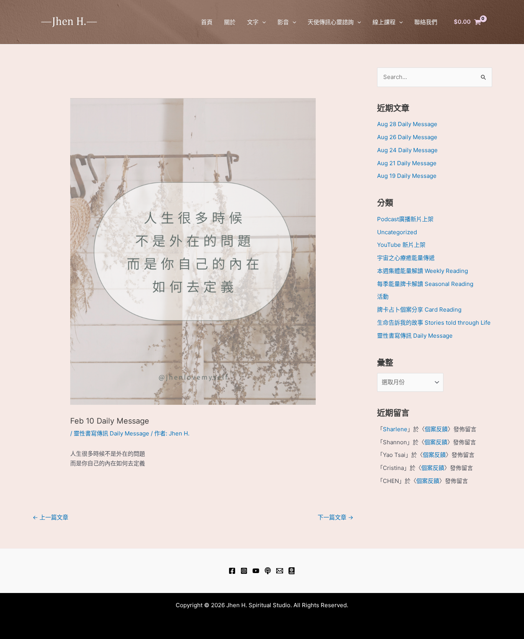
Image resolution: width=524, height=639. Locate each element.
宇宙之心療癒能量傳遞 (406, 257)
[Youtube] (255, 570)
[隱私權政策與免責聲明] (291, 570)
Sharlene (395, 429)
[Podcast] (267, 570)
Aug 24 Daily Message (407, 150)
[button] (262, 22)
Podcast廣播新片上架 (405, 219)
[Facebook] (232, 570)
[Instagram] (244, 570)
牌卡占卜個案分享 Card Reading (419, 309)
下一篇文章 (335, 517)
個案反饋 (436, 429)
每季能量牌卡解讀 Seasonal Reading (425, 283)
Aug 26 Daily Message (407, 137)
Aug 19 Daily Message (407, 175)
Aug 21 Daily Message (407, 163)
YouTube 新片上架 (401, 244)
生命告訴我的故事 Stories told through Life (434, 322)
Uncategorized (397, 232)
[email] (279, 570)
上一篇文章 (50, 517)
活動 (383, 296)
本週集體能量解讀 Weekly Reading (422, 270)
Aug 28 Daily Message (407, 124)
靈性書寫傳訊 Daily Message (111, 433)
